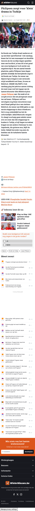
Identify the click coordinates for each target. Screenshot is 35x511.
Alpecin (4, 251)
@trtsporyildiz (6, 187)
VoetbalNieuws (29, 501)
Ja (7, 241)
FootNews (21, 501)
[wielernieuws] (17, 483)
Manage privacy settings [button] (9, 509)
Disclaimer (14, 501)
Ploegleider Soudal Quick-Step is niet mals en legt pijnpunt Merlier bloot (16, 202)
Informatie (5, 471)
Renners (4, 465)
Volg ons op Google (9, 16)
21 (29, 20)
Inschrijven (29, 452)
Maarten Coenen (8, 20)
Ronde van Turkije (13, 251)
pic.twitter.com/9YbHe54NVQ (21, 187)
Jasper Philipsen (7, 94)
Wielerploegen (7, 460)
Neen (8, 245)
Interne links (6, 476)
